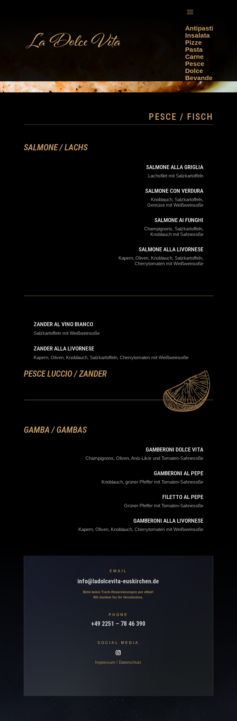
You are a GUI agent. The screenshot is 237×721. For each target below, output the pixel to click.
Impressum (105, 662)
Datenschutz (130, 662)
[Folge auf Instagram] (118, 653)
